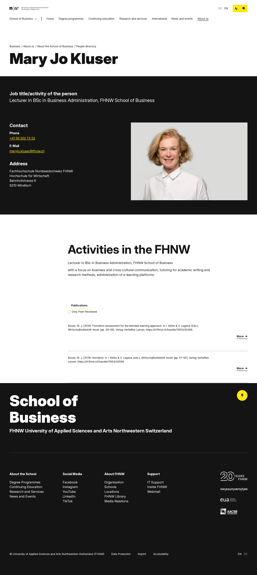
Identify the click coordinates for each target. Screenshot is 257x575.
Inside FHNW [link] (157, 487)
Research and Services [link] (27, 492)
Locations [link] (111, 492)
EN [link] (226, 8)
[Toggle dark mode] (236, 8)
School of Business (21, 18)
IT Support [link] (155, 482)
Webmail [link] (153, 492)
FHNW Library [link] (115, 496)
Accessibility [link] (161, 554)
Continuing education (101, 18)
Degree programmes (71, 18)
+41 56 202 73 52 (22, 138)
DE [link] (220, 8)
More (240, 336)
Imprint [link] (142, 554)
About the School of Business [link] (55, 46)
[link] (29, 8)
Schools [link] (110, 487)
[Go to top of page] (242, 395)
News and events (182, 18)
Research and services (133, 18)
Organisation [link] (114, 482)
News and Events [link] (23, 496)
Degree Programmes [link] (25, 482)
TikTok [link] (68, 501)
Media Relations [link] (116, 501)
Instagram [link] (70, 487)
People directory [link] (86, 46)
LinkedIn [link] (69, 496)
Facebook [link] (70, 482)
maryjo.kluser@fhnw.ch (27, 151)
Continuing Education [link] (26, 487)
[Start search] (244, 8)
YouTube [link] (69, 492)
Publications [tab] (79, 305)
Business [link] (15, 46)
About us (203, 18)
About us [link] (28, 46)
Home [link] (50, 18)
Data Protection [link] (121, 554)
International (159, 18)
